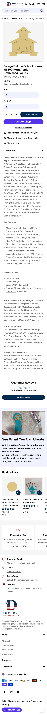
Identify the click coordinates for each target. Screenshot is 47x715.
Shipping (7, 84)
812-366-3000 (14, 571)
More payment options (23, 127)
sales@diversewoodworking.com (22, 580)
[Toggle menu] (3, 4)
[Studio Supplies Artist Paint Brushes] (33, 486)
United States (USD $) (16, 674)
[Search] (41, 10)
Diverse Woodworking (19, 701)
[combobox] (23, 10)
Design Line (16, 18)
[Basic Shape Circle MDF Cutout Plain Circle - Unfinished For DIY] (12, 486)
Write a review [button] (23, 397)
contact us (11, 291)
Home (5, 18)
